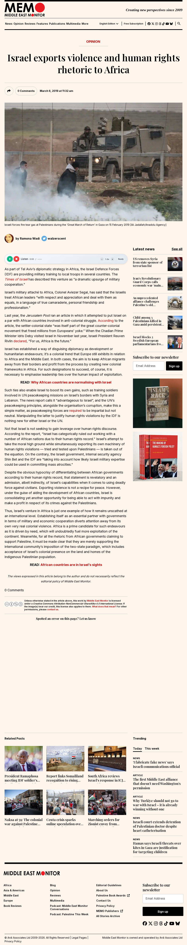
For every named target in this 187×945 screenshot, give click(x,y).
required (75, 411)
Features (42, 23)
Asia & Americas (14, 890)
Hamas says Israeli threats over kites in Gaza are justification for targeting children (157, 847)
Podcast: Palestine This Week (69, 914)
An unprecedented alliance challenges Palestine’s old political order (146, 301)
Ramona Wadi (30, 238)
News (8, 23)
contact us (52, 609)
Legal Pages (79, 937)
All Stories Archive (108, 916)
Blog (53, 885)
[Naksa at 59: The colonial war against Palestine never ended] (24, 802)
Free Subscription (133, 23)
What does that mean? (104, 606)
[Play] (10, 259)
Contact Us (103, 900)
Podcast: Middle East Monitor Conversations (69, 907)
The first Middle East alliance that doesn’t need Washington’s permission (157, 783)
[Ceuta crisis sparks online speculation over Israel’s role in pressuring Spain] (65, 802)
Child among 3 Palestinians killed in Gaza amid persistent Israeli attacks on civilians (147, 321)
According (106, 320)
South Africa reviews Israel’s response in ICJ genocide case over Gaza (107, 778)
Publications (57, 23)
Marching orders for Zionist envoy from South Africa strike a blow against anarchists (106, 822)
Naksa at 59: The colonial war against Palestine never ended (24, 822)
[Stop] (16, 259)
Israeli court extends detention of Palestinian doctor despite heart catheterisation (157, 826)
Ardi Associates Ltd (171, 937)
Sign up (174, 366)
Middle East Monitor (97, 600)
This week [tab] (152, 748)
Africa (8, 885)
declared (20, 341)
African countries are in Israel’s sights (71, 565)
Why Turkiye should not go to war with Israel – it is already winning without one (155, 805)
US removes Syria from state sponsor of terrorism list (147, 262)
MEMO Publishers (107, 910)
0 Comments (26, 90)
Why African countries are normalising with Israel (71, 382)
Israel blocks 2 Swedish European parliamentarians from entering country (148, 340)
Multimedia (73, 23)
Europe (8, 900)
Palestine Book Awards (111, 895)
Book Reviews (13, 905)
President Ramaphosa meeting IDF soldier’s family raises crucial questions (21, 778)
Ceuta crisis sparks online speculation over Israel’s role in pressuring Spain (64, 822)
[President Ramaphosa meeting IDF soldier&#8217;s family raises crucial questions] (24, 758)
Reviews (30, 23)
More (85, 23)
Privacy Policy (105, 905)
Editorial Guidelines (108, 885)
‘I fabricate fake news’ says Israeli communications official (156, 764)
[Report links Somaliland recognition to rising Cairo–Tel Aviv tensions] (65, 758)
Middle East (11, 895)
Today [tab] (137, 748)
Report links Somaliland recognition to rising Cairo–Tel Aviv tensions (64, 778)
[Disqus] (66, 671)
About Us (102, 890)
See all (177, 249)
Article (138, 775)
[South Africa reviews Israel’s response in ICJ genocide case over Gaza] (107, 758)
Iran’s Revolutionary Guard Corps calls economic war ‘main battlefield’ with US (147, 282)
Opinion (19, 23)
